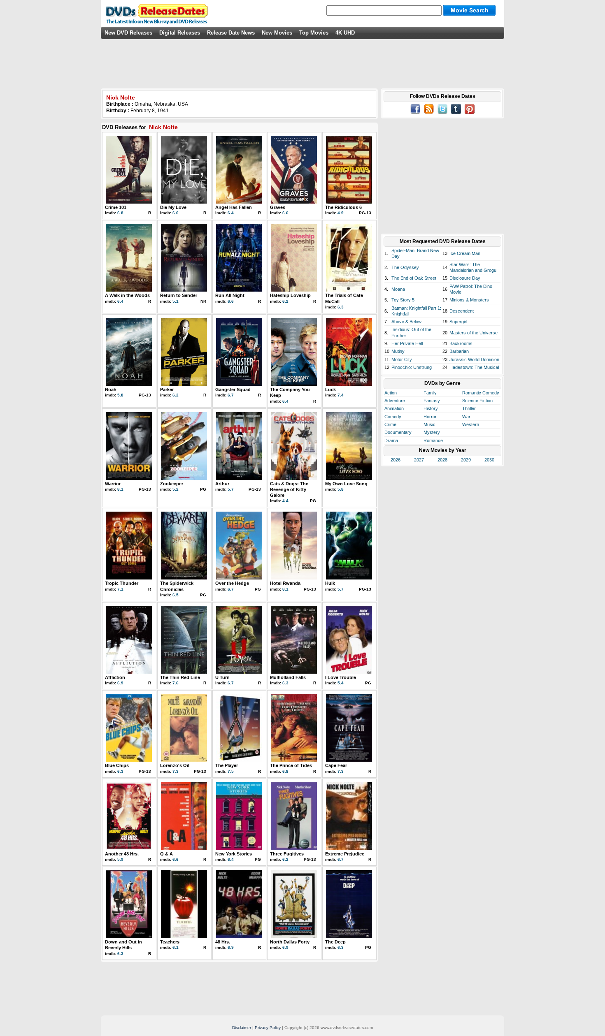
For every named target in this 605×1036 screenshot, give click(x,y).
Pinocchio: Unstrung (411, 367)
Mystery (432, 432)
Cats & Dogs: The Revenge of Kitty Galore (289, 489)
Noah (110, 389)
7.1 (120, 589)
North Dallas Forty (289, 941)
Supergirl (458, 321)
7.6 (175, 683)
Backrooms (460, 343)
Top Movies (313, 33)
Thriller (469, 408)
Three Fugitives (287, 853)
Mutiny (398, 351)
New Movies (277, 33)
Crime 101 (115, 207)
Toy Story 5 (402, 299)
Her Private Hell (407, 343)
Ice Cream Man (464, 253)
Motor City (401, 359)
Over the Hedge (232, 583)
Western (470, 424)
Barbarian (459, 351)
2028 (442, 459)
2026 (395, 459)
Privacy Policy (268, 1027)
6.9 (120, 683)
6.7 (231, 395)
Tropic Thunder (121, 583)
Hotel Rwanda (285, 583)
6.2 (285, 301)
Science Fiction (477, 400)
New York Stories (233, 853)
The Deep (335, 941)
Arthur (222, 483)
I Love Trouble (340, 677)
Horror (430, 416)
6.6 (285, 213)
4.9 (340, 213)
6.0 (175, 213)
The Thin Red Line (180, 677)
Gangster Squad (233, 389)
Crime (390, 424)
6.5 (175, 595)
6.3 (340, 307)
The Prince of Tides (291, 765)
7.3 (175, 771)
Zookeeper (171, 483)
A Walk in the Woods (127, 295)
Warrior (113, 483)
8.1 (120, 489)
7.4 (340, 395)
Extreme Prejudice (344, 853)
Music (429, 424)
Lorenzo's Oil (174, 765)
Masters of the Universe (473, 332)
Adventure (394, 400)
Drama (391, 440)
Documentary (398, 432)
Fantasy (432, 400)
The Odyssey (405, 267)
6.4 (231, 213)
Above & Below (406, 321)
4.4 (285, 500)
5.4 (340, 683)
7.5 (231, 771)
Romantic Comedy (480, 392)
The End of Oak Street (413, 278)
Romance (433, 440)
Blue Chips (117, 765)
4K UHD (345, 33)
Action (390, 392)
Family (430, 392)
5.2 (175, 489)
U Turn (222, 677)
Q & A (166, 853)
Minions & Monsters (469, 299)
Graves (277, 207)
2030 (489, 459)
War (466, 416)
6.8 (120, 213)
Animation (394, 408)
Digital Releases (179, 33)
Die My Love (173, 207)
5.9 (120, 859)
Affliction (115, 677)
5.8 (120, 395)
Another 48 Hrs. (122, 853)
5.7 (231, 489)
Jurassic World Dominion (474, 359)
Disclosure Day (464, 278)
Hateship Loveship (290, 295)
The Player (226, 765)
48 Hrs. (222, 941)
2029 (466, 459)
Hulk (330, 583)
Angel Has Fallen (233, 207)
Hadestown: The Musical (474, 367)
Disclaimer (241, 1027)
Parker (167, 389)
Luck (330, 389)
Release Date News (231, 33)
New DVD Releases (128, 33)
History (431, 408)
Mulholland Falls (288, 677)
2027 (419, 459)
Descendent (461, 310)
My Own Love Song (346, 483)
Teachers (169, 941)
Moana (398, 289)
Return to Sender (178, 295)
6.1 (175, 947)
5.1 (175, 301)
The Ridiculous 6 (343, 207)
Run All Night (229, 295)
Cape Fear (336, 765)
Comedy (392, 416)
